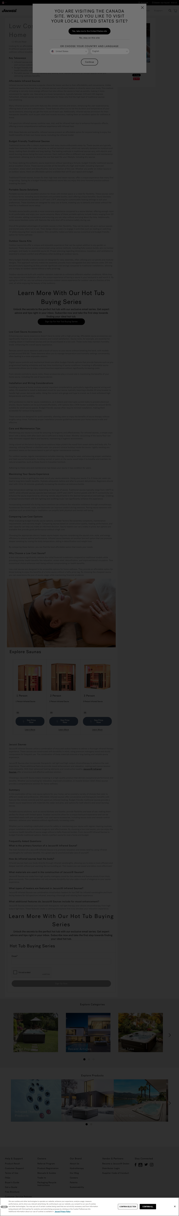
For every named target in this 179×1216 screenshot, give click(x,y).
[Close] (175, 1206)
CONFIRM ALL (147, 1206)
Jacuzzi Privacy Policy (62, 1212)
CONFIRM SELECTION (127, 1206)
